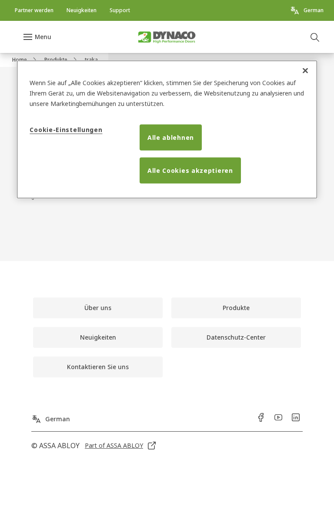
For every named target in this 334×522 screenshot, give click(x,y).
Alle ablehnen (170, 137)
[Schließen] (305, 70)
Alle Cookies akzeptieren (190, 170)
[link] (34, 10)
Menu (43, 37)
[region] (167, 129)
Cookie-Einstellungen (66, 130)
